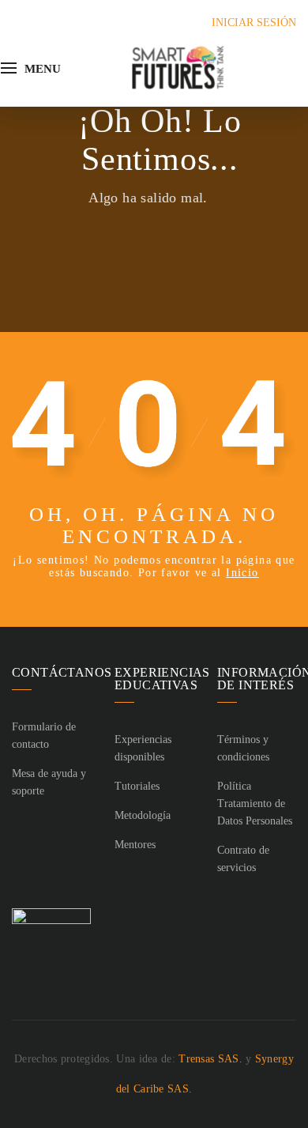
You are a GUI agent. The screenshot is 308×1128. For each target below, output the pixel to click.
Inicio (242, 573)
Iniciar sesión (254, 22)
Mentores (135, 845)
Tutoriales (137, 786)
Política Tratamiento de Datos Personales (254, 803)
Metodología (143, 815)
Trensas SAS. (210, 1059)
